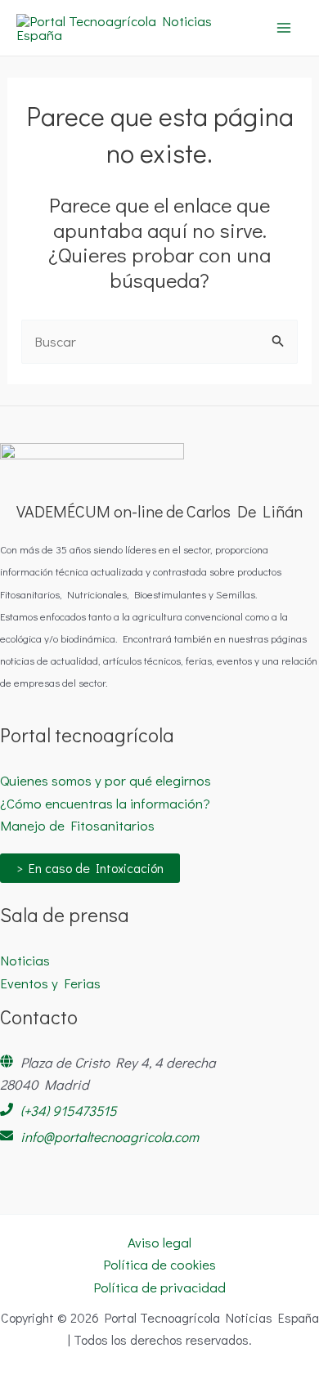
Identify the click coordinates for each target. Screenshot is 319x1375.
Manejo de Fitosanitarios (77, 825)
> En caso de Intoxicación (90, 867)
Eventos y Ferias (50, 983)
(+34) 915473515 (68, 1110)
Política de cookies (159, 1264)
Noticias (25, 960)
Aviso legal (159, 1242)
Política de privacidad (159, 1287)
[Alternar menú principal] (284, 28)
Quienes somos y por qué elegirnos (105, 780)
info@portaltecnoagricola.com (109, 1136)
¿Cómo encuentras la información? (105, 803)
